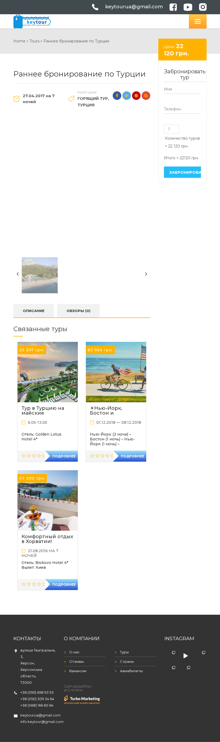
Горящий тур (93, 98)
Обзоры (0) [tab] (78, 311)
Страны (127, 661)
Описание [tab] (34, 311)
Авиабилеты (131, 671)
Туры (124, 652)
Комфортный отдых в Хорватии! (47, 539)
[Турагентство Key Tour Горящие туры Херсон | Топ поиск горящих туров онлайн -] (32, 21)
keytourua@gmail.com (134, 7)
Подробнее (64, 456)
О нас (74, 652)
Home (19, 41)
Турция (86, 105)
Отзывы (76, 661)
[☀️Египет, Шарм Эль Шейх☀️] (170, 656)
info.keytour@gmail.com (42, 721)
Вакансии (77, 671)
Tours (34, 41)
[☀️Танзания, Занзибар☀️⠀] (185, 671)
